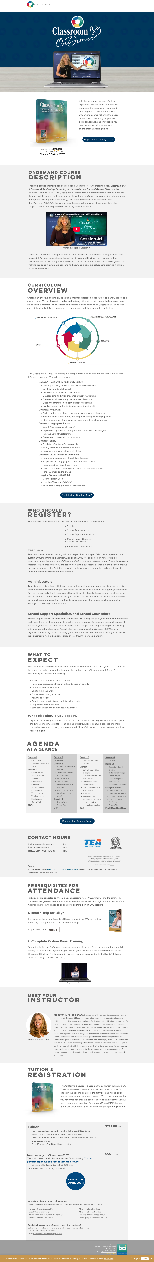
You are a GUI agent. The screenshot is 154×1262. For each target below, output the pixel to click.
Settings (135, 1259)
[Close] (151, 1258)
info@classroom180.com (108, 1252)
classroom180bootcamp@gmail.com (47, 1234)
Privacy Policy (108, 1259)
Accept (145, 1259)
